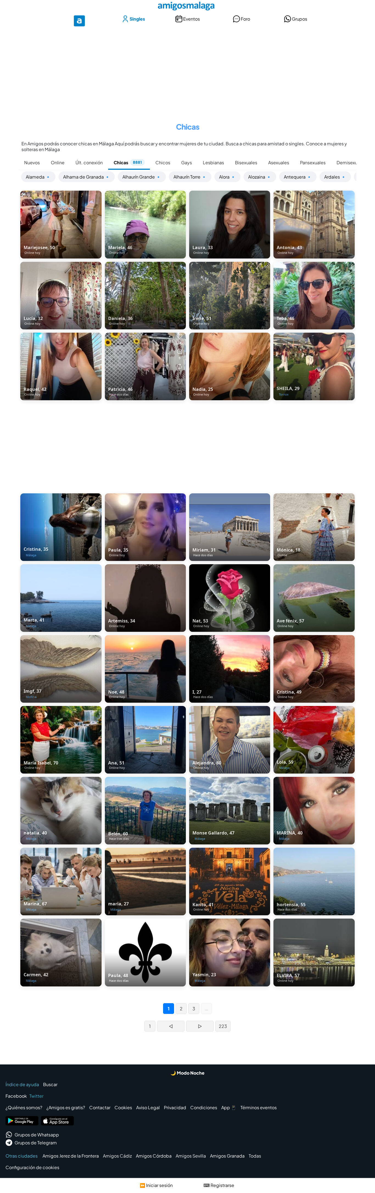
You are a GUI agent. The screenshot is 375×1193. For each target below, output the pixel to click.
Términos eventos (258, 1107)
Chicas (128, 162)
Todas (255, 1156)
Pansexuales (313, 162)
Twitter (36, 1096)
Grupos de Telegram (36, 1142)
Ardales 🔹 (335, 177)
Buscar (50, 1084)
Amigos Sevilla (191, 1156)
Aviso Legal (148, 1107)
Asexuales (278, 162)
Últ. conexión (89, 162)
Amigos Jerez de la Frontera (71, 1156)
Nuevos (32, 162)
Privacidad (175, 1107)
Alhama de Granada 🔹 (86, 177)
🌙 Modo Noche (187, 1073)
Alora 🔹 (227, 177)
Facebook (16, 1096)
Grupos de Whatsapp (37, 1135)
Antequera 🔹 (298, 177)
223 (223, 1026)
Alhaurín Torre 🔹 (190, 177)
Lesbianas (213, 162)
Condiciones (203, 1107)
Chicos (162, 162)
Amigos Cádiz (117, 1156)
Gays (186, 162)
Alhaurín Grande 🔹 (141, 177)
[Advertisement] (187, 70)
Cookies (123, 1107)
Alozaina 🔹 (260, 177)
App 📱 (228, 1107)
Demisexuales (351, 162)
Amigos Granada (227, 1156)
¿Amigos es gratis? (65, 1107)
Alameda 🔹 (38, 177)
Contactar (99, 1107)
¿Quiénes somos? (23, 1107)
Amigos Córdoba (154, 1156)
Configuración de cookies (32, 1167)
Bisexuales (246, 162)
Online (58, 162)
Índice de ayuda (22, 1084)
